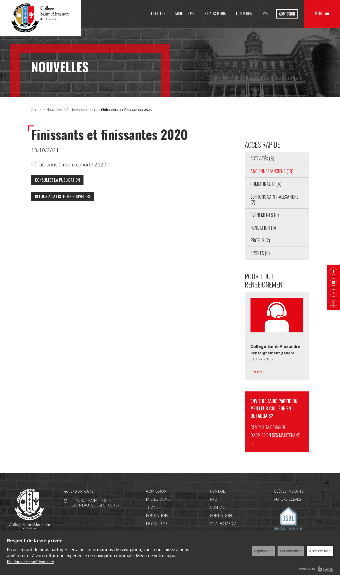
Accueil (36, 109)
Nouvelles (54, 109)
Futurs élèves (287, 499)
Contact (218, 507)
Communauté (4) (265, 184)
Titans (152, 507)
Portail (217, 491)
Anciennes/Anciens (81, 109)
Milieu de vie (184, 13)
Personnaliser (291, 550)
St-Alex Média (223, 523)
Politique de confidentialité (30, 561)
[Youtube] (333, 282)
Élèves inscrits (289, 491)
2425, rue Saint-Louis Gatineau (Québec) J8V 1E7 (95, 503)
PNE (265, 13)
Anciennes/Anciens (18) (271, 171)
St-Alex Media (215, 13)
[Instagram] (333, 304)
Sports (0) (260, 253)
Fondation (244, 13)
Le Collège (157, 13)
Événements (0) (264, 215)
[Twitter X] (333, 293)
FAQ (213, 499)
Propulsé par (308, 568)
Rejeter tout (263, 550)
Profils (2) (260, 240)
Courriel (256, 372)
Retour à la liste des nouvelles (62, 196)
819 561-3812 (261, 359)
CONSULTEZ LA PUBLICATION (57, 180)
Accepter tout (320, 550)
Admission (287, 14)
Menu (319, 13)
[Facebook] (333, 271)
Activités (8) (262, 158)
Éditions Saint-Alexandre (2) (274, 199)
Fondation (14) (263, 227)
